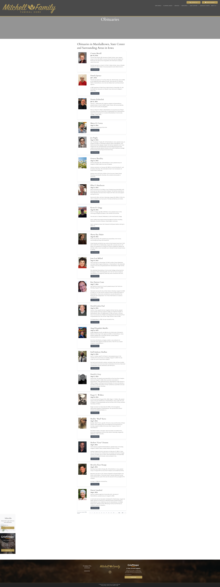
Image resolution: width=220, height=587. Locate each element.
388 (119, 512)
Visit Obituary (94, 69)
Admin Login (115, 585)
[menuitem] (158, 5)
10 (113, 512)
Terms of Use (109, 585)
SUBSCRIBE (133, 577)
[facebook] (110, 572)
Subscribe (7, 527)
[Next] (125, 513)
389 (122, 512)
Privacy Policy (103, 585)
